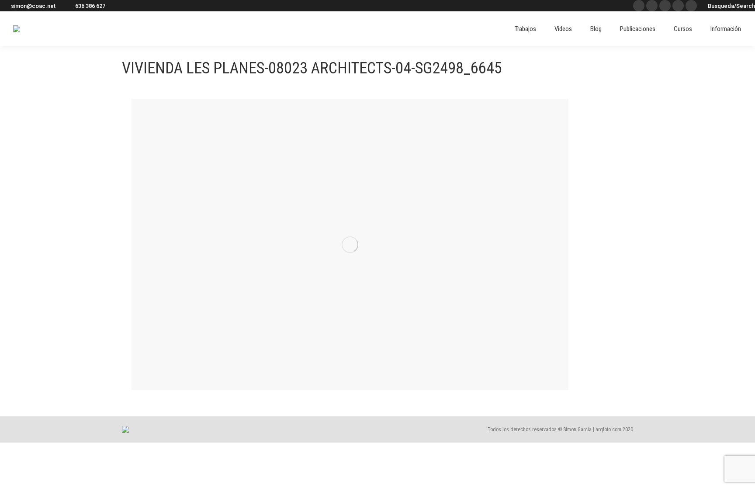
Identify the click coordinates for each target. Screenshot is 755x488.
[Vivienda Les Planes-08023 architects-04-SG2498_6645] (350, 244)
